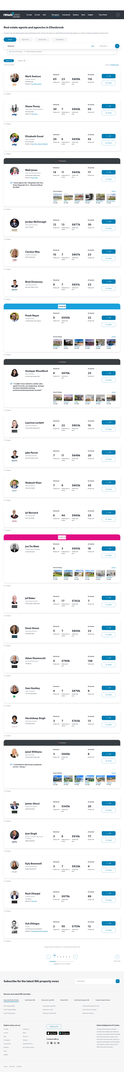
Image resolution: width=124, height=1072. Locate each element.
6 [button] (69, 957)
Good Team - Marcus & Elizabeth (39, 144)
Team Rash (34, 901)
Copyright (19, 1066)
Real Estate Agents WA (81, 1000)
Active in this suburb (17, 51)
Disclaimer (12, 1066)
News (24, 1033)
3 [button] (60, 957)
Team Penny (34, 114)
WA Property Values (28, 1047)
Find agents (55, 15)
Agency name (42, 39)
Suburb (10, 39)
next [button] (76, 957)
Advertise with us (27, 1043)
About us (25, 1036)
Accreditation (59, 39)
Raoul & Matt (34, 177)
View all (114, 191)
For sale (29, 15)
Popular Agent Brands (103, 1000)
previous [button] (48, 957)
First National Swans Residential (39, 931)
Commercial (66, 15)
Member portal (54, 1026)
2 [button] (57, 957)
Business (76, 15)
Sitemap (25, 1040)
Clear (92, 46)
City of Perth (103, 15)
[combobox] (47, 46)
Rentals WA (64, 1000)
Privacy (5, 1066)
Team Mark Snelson (36, 84)
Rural (83, 15)
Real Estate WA (30, 1000)
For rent (37, 15)
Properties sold (114, 65)
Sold (44, 15)
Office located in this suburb (34, 51)
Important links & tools (11, 1000)
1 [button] (54, 957)
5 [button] (66, 957)
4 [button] (63, 957)
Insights (90, 15)
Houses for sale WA (47, 1000)
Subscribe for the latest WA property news (31, 981)
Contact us (26, 1029)
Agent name (25, 39)
